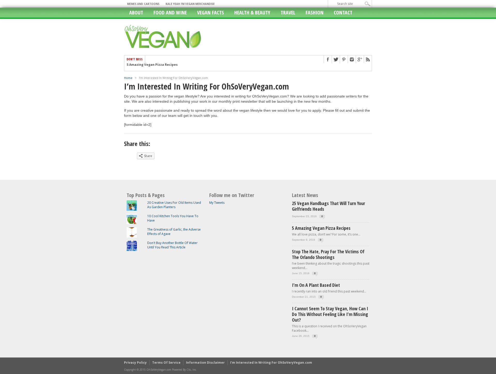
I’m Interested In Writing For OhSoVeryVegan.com (271, 362)
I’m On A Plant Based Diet (316, 285)
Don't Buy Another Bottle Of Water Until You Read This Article (172, 245)
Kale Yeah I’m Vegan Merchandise (190, 4)
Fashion (314, 12)
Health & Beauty (252, 12)
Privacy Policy (135, 362)
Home (128, 78)
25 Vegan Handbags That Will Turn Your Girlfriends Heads (328, 206)
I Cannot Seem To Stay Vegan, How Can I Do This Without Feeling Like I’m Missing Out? (330, 314)
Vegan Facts (210, 12)
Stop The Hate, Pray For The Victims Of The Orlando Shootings (178, 67)
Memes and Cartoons (143, 4)
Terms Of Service (166, 362)
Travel (288, 12)
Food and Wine (170, 12)
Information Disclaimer (205, 362)
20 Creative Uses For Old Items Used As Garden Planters (174, 204)
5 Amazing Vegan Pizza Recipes (321, 228)
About (136, 12)
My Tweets (216, 202)
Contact (343, 12)
